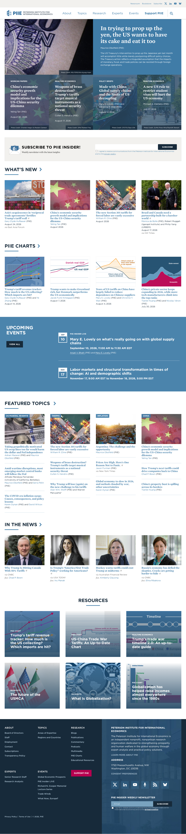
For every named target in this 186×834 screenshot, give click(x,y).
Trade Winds (44, 794)
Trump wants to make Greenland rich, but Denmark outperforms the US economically (70, 292)
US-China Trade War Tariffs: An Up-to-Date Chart (90, 643)
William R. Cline (104, 218)
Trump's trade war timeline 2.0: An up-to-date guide (152, 643)
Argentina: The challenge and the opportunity (115, 448)
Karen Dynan (11, 504)
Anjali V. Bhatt (77, 353)
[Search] (171, 13)
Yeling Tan (15, 112)
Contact (9, 746)
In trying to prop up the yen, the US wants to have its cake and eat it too (134, 34)
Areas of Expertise (47, 733)
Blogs (74, 733)
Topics (42, 727)
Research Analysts (14, 781)
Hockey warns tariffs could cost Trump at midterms (114, 569)
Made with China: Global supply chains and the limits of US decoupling (115, 92)
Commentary (77, 742)
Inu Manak (59, 580)
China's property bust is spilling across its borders (160, 485)
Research (78, 727)
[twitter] (115, 785)
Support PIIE (154, 13)
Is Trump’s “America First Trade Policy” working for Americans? (69, 569)
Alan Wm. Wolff (58, 490)
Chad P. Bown (149, 474)
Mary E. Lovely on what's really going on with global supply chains (122, 341)
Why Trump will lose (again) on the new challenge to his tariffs (69, 485)
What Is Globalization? (91, 698)
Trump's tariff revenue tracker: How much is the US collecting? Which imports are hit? (23, 292)
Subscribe (158, 4)
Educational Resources (82, 760)
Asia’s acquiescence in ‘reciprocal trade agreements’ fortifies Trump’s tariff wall (24, 215)
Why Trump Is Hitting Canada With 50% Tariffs (23, 569)
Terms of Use (24, 817)
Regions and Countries (49, 737)
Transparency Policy (15, 755)
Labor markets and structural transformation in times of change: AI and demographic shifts (119, 371)
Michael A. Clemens (153, 104)
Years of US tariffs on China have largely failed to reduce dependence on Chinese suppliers (115, 292)
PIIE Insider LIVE (46, 781)
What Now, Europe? (48, 798)
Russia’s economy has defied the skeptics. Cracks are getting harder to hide (160, 570)
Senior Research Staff (15, 777)
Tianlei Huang (149, 301)
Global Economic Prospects (52, 777)
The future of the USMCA (25, 696)
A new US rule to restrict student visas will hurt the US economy (157, 92)
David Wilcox (35, 504)
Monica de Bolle (150, 221)
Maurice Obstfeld (14, 483)
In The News (22, 524)
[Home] (30, 13)
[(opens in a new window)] (165, 3)
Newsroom (135, 4)
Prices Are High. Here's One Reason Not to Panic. (112, 464)
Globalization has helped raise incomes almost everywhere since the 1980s (151, 692)
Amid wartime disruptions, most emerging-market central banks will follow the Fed (24, 471)
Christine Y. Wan (107, 107)
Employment (11, 742)
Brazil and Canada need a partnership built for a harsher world (159, 215)
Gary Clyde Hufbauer (15, 221)
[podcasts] (145, 785)
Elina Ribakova (153, 580)
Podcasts (75, 746)
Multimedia (76, 751)
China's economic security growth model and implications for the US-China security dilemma (25, 96)
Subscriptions (12, 751)
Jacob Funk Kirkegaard (62, 298)
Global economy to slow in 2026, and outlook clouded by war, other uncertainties (115, 484)
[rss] (155, 785)
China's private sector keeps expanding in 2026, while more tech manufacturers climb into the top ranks (160, 293)
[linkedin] (125, 785)
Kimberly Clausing (109, 578)
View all (14, 344)
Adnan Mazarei (12, 455)
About (9, 727)
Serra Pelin (38, 483)
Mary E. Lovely (106, 104)
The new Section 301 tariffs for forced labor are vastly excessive (115, 214)
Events (134, 13)
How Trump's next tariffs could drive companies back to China (160, 470)
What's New (22, 169)
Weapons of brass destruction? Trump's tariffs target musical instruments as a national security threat (68, 98)
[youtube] (135, 785)
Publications (77, 737)
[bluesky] (165, 785)
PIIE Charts (21, 246)
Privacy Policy (11, 817)
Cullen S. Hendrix (64, 115)
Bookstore (146, 4)
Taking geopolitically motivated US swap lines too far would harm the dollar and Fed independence (24, 449)
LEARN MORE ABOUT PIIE (124, 755)
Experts (10, 771)
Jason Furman (103, 468)
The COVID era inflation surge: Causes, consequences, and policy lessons (24, 498)
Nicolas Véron (174, 301)
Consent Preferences (124, 774)
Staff (7, 737)
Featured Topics (29, 403)
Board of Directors (14, 733)
